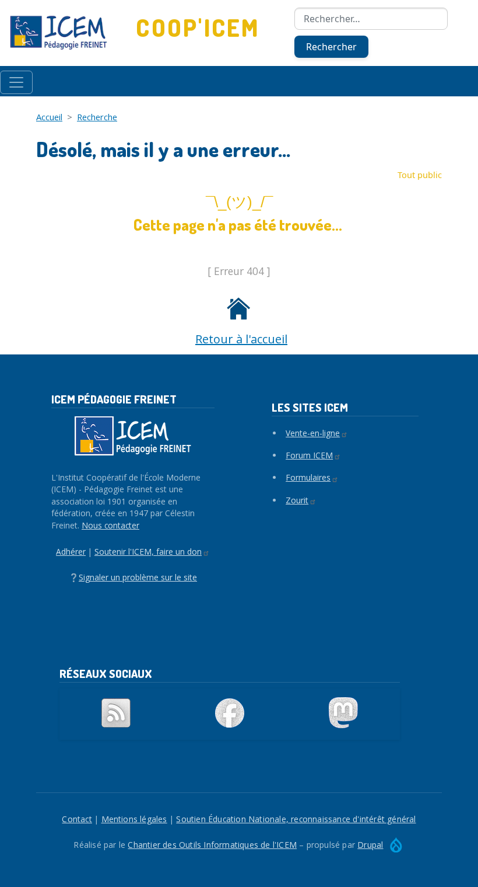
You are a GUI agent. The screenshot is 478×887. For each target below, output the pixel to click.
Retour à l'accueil (241, 339)
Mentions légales (134, 819)
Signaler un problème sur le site (138, 577)
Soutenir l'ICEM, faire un (148, 551)
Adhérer (71, 551)
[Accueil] (58, 32)
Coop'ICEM (197, 28)
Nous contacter (110, 525)
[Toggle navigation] (16, 82)
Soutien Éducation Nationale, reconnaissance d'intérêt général (296, 819)
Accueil (49, 117)
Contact (77, 819)
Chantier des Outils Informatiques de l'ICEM (212, 844)
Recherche (97, 117)
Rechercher (331, 46)
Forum (309, 455)
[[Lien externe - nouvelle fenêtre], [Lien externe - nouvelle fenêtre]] (229, 713)
